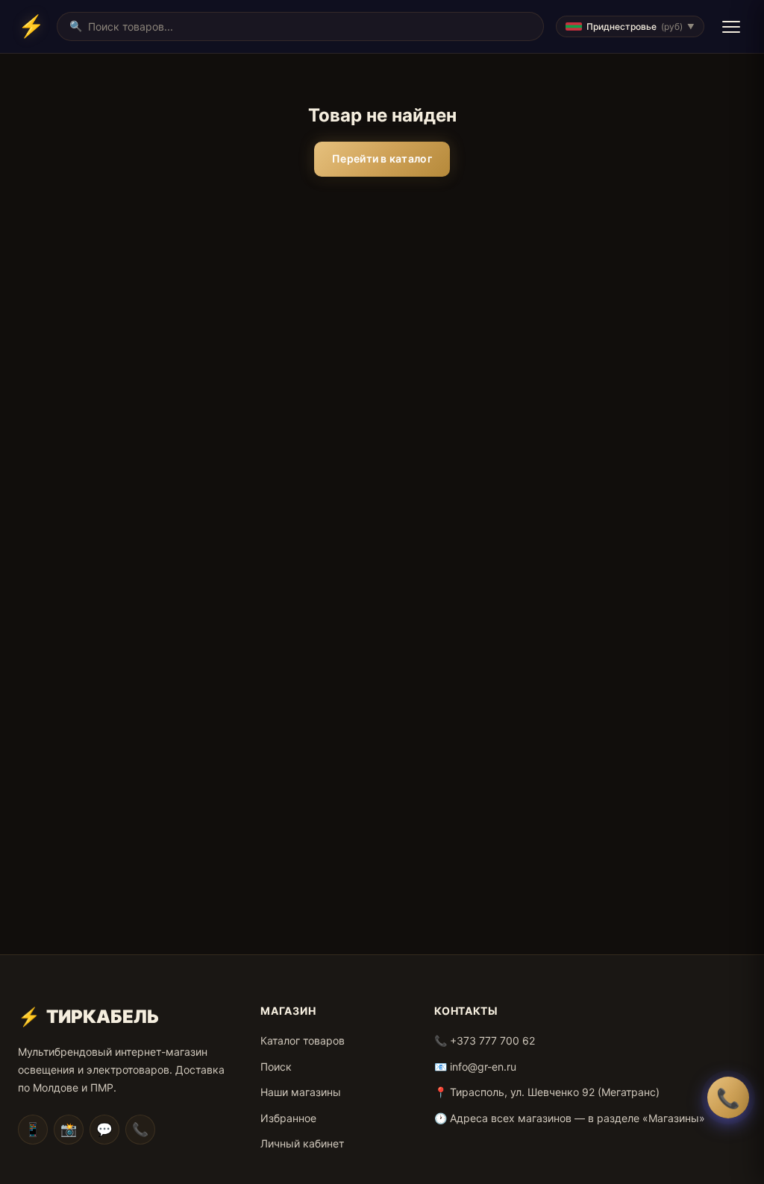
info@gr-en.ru (483, 1066)
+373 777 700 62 (492, 1040)
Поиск (276, 1066)
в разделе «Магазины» (646, 1118)
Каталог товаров (302, 1040)
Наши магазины (300, 1092)
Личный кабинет (302, 1143)
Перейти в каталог (382, 158)
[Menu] (731, 27)
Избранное (288, 1118)
